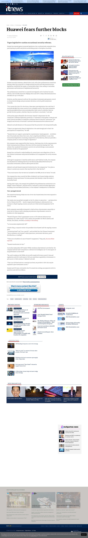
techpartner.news (20, 530)
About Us (47, 525)
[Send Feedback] (51, 36)
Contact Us (43, 525)
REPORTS (40, 13)
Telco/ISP (25, 25)
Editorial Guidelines (53, 525)
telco (30, 299)
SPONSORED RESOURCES (41, 304)
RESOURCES (48, 13)
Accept (84, 534)
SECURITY (22, 13)
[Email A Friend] (53, 36)
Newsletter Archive (72, 525)
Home (8, 25)
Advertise (66, 525)
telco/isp (35, 299)
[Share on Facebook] (46, 36)
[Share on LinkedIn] (48, 36)
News (12, 25)
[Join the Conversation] (41, 36)
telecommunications (42, 299)
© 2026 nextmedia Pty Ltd (16, 525)
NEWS (7, 13)
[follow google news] (12, 4)
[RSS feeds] (17, 4)
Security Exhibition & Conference (72, 314)
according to (31, 221)
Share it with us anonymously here (31, 281)
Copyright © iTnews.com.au (12, 295)
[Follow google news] (52, 39)
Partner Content (14, 304)
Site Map (78, 525)
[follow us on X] (9, 4)
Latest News (4, 1)
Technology (18, 25)
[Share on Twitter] (43, 36)
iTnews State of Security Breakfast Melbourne (73, 323)
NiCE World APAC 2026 (72, 317)
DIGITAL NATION (31, 13)
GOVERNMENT (15, 13)
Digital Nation (28, 530)
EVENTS (61, 13)
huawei (12, 299)
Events (61, 304)
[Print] (56, 36)
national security (18, 299)
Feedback (62, 525)
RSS (81, 525)
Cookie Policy (33, 536)
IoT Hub (34, 530)
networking (25, 299)
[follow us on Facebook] (10, 4)
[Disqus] (31, 422)
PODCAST (55, 13)
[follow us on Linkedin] (7, 4)
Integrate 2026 (70, 308)
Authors (58, 525)
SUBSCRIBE (76, 13)
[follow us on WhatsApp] (15, 4)
